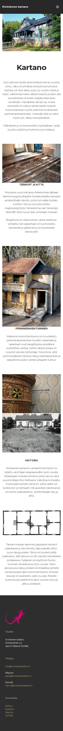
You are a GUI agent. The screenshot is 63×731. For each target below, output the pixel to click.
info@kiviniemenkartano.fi (17, 666)
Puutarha (9, 709)
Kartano (9, 706)
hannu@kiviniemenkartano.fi (18, 685)
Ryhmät (9, 715)
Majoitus (9, 712)
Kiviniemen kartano (15, 6)
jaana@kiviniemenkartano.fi (18, 676)
